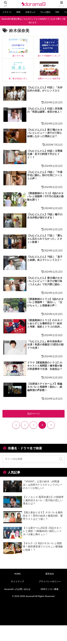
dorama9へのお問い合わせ (17, 589)
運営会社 (49, 573)
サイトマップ (17, 581)
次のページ (33, 413)
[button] (61, 459)
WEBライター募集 (50, 589)
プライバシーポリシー (50, 581)
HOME (17, 573)
